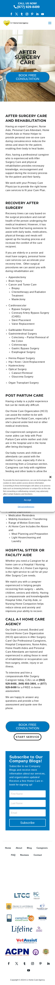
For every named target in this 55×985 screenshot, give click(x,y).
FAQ (13, 855)
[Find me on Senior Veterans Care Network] (27, 888)
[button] (50, 477)
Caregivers (42, 848)
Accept (27, 500)
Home (8, 848)
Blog (29, 848)
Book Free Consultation (27, 77)
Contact (38, 855)
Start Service (27, 736)
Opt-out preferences (26, 507)
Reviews (24, 855)
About (19, 848)
